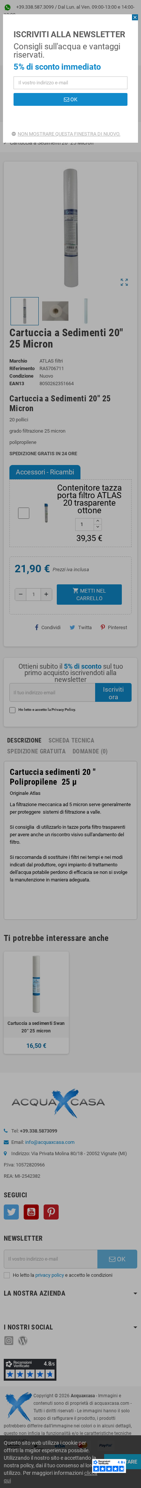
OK (73, 99)
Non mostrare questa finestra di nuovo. (69, 134)
